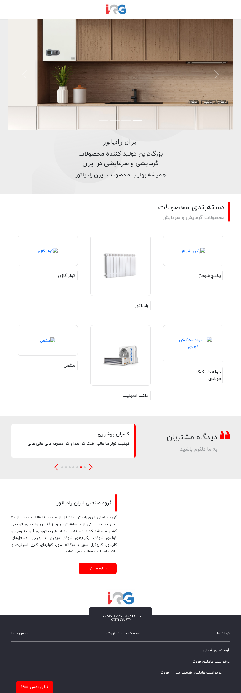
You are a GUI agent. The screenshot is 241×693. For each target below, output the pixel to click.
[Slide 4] (103, 121)
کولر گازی (66, 276)
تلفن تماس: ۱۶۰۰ (34, 687)
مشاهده (176, 275)
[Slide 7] (62, 467)
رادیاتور (141, 305)
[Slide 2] (126, 121)
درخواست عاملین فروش (210, 661)
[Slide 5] (70, 467)
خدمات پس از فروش (123, 633)
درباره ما (100, 568)
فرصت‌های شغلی (216, 650)
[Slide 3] (115, 121)
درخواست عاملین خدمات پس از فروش (190, 672)
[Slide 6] (66, 467)
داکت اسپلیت (135, 395)
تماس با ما (19, 633)
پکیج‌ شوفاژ (210, 276)
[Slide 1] (137, 121)
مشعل (69, 365)
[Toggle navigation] (223, 9)
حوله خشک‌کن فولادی (208, 375)
